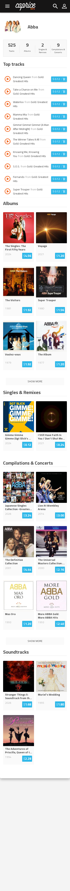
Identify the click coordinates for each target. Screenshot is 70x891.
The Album (44, 354)
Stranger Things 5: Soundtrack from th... (18, 696)
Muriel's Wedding (49, 694)
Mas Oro (10, 614)
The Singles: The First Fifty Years (15, 247)
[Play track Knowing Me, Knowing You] (7, 154)
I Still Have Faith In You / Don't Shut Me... (51, 436)
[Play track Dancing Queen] (7, 79)
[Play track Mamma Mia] (7, 117)
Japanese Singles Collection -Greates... (18, 507)
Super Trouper (47, 300)
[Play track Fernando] (7, 179)
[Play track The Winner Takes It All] (7, 142)
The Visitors (12, 300)
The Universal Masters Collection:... (51, 561)
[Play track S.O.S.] (7, 166)
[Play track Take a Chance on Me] (7, 92)
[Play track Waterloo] (7, 104)
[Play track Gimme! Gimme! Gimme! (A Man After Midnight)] (7, 129)
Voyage (42, 246)
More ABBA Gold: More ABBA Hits (48, 615)
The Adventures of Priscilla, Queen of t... (18, 750)
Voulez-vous (13, 354)
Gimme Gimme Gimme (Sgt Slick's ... (18, 436)
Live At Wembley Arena (48, 507)
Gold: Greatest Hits (24, 93)
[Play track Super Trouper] (7, 191)
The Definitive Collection (14, 561)
